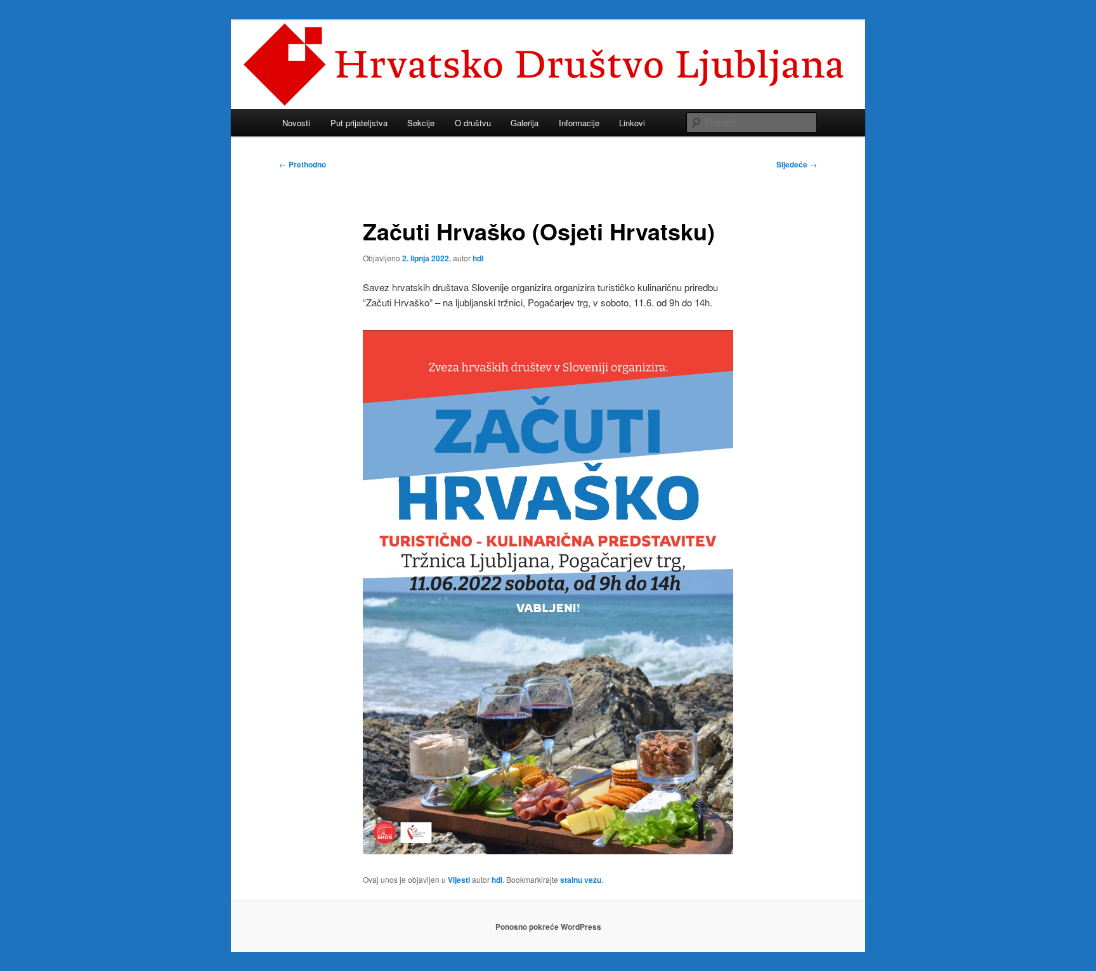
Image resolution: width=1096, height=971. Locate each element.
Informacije (579, 123)
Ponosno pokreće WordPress (548, 926)
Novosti (296, 123)
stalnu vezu (580, 879)
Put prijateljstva (359, 123)
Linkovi (632, 123)
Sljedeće (796, 164)
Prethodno (302, 164)
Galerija (524, 123)
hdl (478, 258)
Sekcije (420, 123)
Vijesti (459, 879)
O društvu (473, 123)
